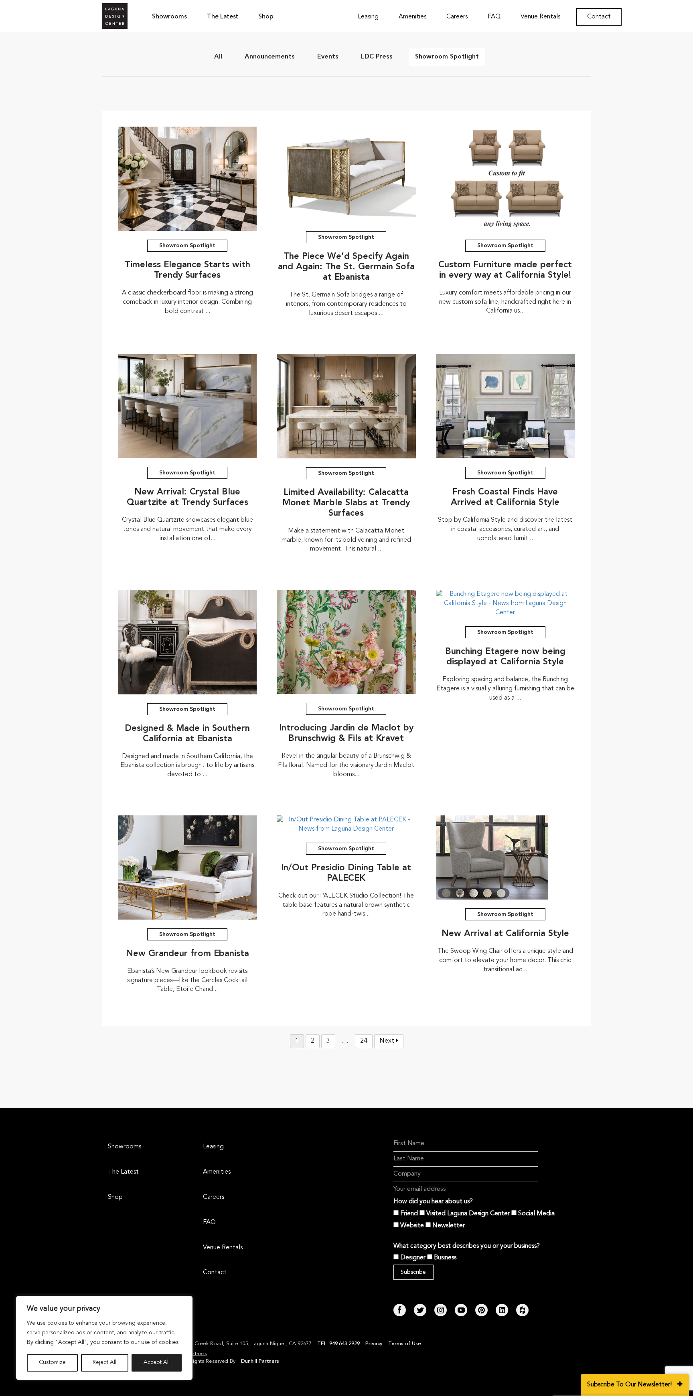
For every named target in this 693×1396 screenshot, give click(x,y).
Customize (52, 1363)
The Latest (222, 17)
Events (327, 57)
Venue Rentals (540, 17)
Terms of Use (404, 1343)
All (218, 57)
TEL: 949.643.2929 (339, 1343)
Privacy (374, 1343)
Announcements (270, 57)
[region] (104, 1338)
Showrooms (169, 17)
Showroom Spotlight (447, 57)
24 (363, 1041)
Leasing (368, 17)
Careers (457, 17)
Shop (266, 17)
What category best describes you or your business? (466, 1246)
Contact (599, 17)
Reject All (104, 1363)
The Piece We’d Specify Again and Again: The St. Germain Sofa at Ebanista (346, 267)
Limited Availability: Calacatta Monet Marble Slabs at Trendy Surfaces (346, 503)
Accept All (157, 1363)
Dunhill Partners (260, 1361)
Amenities (412, 17)
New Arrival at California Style (505, 933)
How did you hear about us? (433, 1201)
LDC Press (377, 57)
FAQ (494, 17)
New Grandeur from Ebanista (187, 953)
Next (387, 1041)
